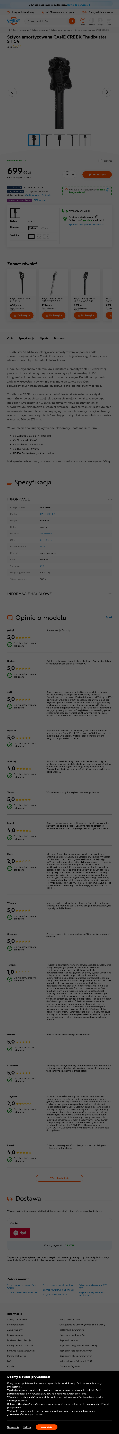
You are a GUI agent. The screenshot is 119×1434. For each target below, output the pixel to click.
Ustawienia (13, 1427)
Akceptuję (46, 1427)
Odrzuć (27, 1427)
